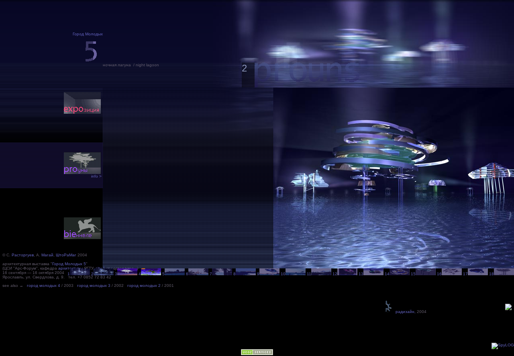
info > (96, 176)
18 (491, 274)
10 (283, 274)
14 (387, 274)
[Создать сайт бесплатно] (257, 354)
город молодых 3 (93, 285)
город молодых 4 (43, 285)
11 (309, 274)
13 (361, 274)
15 (413, 274)
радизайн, (404, 311)
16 (439, 274)
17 (465, 274)
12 (334, 274)
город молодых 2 (144, 285)
